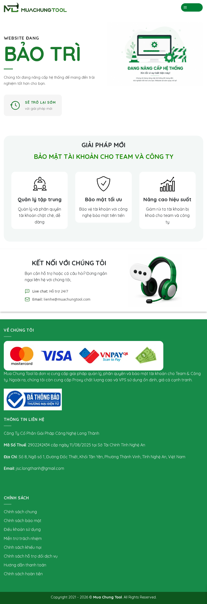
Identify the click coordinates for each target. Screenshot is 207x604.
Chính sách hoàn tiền (23, 573)
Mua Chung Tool (107, 597)
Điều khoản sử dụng (22, 529)
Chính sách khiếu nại (22, 547)
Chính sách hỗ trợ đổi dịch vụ (31, 556)
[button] (192, 7)
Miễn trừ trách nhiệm (23, 538)
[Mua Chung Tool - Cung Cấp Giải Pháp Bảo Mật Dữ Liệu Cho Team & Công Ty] (35, 7)
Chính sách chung (20, 511)
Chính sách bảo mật (22, 520)
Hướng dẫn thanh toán (25, 564)
